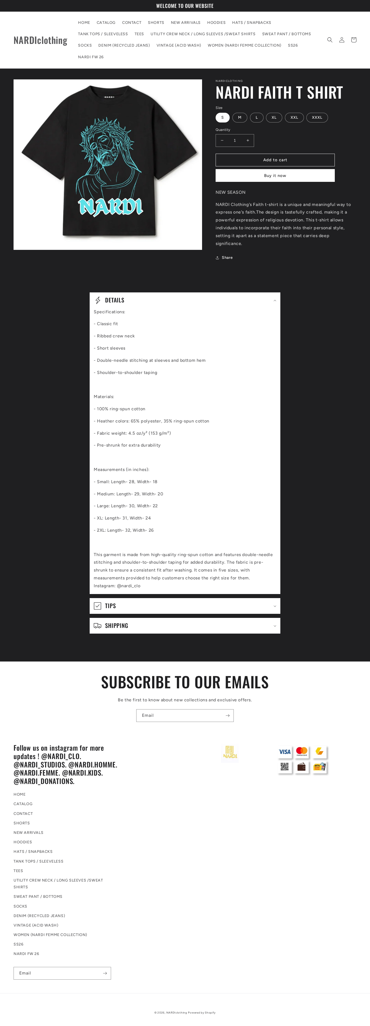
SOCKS (20, 906)
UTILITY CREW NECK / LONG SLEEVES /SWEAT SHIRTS (58, 883)
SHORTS (22, 823)
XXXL (317, 117)
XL (274, 117)
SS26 (18, 944)
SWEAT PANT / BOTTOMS (38, 896)
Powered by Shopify (202, 1012)
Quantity (223, 130)
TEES (18, 871)
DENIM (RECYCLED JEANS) (39, 916)
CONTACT (23, 813)
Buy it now (275, 175)
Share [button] (227, 257)
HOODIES (23, 842)
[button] (330, 40)
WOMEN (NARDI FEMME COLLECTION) (50, 935)
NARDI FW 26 (26, 953)
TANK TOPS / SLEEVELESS (38, 861)
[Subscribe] (227, 715)
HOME (19, 794)
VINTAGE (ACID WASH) (36, 925)
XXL (294, 117)
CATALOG (23, 804)
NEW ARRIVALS (28, 832)
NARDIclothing (176, 1012)
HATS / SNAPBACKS (33, 851)
